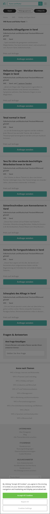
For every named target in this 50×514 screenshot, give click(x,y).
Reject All (25, 501)
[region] (25, 496)
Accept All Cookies (25, 495)
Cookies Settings (25, 508)
